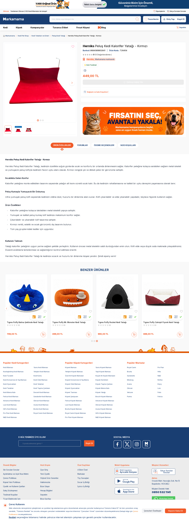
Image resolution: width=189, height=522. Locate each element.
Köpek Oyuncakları (72, 388)
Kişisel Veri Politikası (11, 482)
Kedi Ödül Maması (40, 380)
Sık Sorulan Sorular (11, 470)
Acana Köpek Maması (103, 409)
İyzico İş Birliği (83, 486)
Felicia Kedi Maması (10, 397)
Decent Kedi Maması (41, 392)
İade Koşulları (128, 145)
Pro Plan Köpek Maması (74, 417)
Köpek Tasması (71, 392)
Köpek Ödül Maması (73, 384)
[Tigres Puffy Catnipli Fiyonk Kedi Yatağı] (163, 297)
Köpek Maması (71, 367)
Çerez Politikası (9, 478)
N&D (159, 376)
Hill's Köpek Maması (103, 413)
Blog (103, 27)
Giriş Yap (170, 19)
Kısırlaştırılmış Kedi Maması (13, 372)
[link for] (94, 4)
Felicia (160, 397)
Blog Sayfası (45, 499)
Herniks (89, 46)
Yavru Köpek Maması (103, 367)
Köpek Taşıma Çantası (103, 384)
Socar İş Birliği (83, 482)
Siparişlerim (160, 11)
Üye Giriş (44, 470)
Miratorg (130, 380)
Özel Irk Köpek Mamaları (74, 376)
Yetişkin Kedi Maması (42, 372)
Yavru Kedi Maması (41, 367)
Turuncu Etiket (60, 27)
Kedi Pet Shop (23, 36)
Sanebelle (131, 376)
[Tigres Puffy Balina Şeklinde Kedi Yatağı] (26, 297)
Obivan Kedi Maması (41, 401)
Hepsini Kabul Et (175, 511)
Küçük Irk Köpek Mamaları (105, 376)
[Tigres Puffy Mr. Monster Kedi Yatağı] (72, 297)
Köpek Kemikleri (101, 380)
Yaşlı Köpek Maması (103, 372)
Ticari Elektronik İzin (11, 499)
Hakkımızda (45, 482)
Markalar (81, 474)
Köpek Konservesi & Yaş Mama (77, 380)
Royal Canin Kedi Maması (43, 413)
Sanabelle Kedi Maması (42, 397)
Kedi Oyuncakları (9, 384)
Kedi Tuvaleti (8, 376)
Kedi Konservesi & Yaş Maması (14, 380)
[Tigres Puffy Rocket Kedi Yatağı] (117, 297)
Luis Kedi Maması (9, 405)
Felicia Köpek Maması (73, 401)
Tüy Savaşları (83, 478)
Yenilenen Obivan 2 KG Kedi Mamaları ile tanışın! (25, 11)
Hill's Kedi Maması (10, 409)
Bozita (129, 372)
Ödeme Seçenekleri (104, 145)
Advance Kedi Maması (11, 401)
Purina (129, 397)
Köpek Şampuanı (71, 397)
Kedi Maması (8, 367)
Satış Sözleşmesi (10, 490)
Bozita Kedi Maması (41, 409)
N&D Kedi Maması (10, 417)
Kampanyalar (37, 27)
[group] (40, 82)
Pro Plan (161, 367)
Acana (129, 384)
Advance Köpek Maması (104, 401)
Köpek (19, 27)
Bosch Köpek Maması (103, 397)
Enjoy (160, 384)
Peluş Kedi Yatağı (58, 36)
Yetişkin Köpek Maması (74, 372)
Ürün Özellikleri (62, 145)
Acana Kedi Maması (41, 405)
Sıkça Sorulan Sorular (178, 11)
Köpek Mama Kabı (102, 388)
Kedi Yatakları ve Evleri (40, 36)
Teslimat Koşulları (10, 495)
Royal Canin (131, 367)
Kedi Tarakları (8, 388)
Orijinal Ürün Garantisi (49, 478)
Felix (159, 392)
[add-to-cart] (43, 334)
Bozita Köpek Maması (73, 409)
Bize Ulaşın (45, 486)
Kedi (5, 27)
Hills (159, 372)
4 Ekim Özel (82, 470)
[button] (38, 120)
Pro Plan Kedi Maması (11, 413)
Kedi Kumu (38, 376)
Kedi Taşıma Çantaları (42, 388)
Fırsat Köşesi (83, 27)
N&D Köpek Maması (103, 417)
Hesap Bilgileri (46, 490)
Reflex (160, 380)
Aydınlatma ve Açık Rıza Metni (15, 474)
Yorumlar (82, 145)
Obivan (129, 388)
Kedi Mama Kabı (9, 392)
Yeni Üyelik (45, 474)
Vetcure (130, 392)
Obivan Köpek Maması (104, 405)
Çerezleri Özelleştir (152, 511)
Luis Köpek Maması (72, 405)
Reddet (12, 517)
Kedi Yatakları (39, 384)
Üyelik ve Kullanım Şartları (14, 486)
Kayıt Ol (180, 19)
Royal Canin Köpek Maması (75, 413)
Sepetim (43, 495)
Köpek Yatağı (100, 392)
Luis (159, 388)
